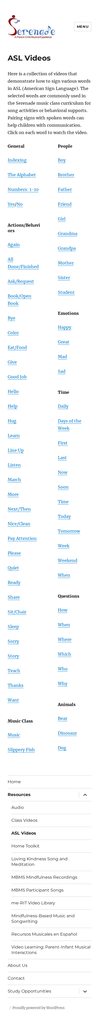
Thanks (15, 685)
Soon (63, 487)
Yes (11, 204)
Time (63, 501)
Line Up (16, 450)
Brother (66, 174)
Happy (64, 327)
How (62, 610)
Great (63, 341)
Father (65, 189)
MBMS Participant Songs (37, 890)
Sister (64, 277)
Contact (16, 978)
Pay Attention (22, 538)
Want (13, 700)
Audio (17, 807)
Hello (13, 391)
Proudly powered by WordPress (38, 1008)
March (14, 479)
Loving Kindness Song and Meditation (39, 861)
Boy (62, 160)
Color (13, 332)
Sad (61, 371)
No (20, 204)
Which (64, 654)
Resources (19, 794)
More (13, 494)
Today (64, 516)
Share (14, 597)
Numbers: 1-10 (23, 189)
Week (63, 545)
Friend (65, 204)
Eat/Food (17, 347)
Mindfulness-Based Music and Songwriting (43, 918)
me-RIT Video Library (33, 902)
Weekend (67, 560)
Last (62, 457)
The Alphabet (22, 174)
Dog (62, 747)
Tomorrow (69, 531)
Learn (14, 435)
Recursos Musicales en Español (44, 934)
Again (14, 244)
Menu (82, 26)
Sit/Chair (17, 611)
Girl (61, 218)
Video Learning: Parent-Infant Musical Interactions (51, 950)
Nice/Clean (19, 523)
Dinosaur (67, 733)
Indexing (17, 160)
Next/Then (19, 509)
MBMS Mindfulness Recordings (44, 877)
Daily (63, 406)
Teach (14, 670)
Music (14, 735)
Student (66, 292)
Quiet (13, 567)
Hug (12, 420)
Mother (66, 263)
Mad (62, 356)
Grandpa (67, 248)
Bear (62, 718)
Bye (11, 318)
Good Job (17, 376)
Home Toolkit (25, 846)
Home (14, 781)
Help (12, 406)
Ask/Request (21, 281)
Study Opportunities (29, 991)
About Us (17, 965)
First (63, 443)
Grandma (67, 233)
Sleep (13, 626)
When (64, 575)
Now (62, 472)
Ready (14, 582)
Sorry (13, 641)
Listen (14, 465)
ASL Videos (23, 833)
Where (65, 639)
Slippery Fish (21, 749)
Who (63, 668)
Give (12, 362)
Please (14, 553)
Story (13, 656)
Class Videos (24, 820)
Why (62, 683)
